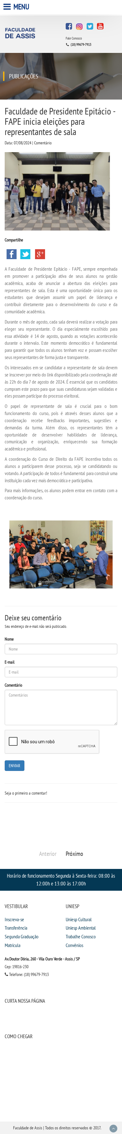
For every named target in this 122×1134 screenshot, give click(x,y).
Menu (20, 7)
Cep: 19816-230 (16, 966)
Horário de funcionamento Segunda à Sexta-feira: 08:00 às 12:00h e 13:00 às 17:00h (61, 879)
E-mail (9, 662)
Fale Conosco (74, 38)
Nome (9, 639)
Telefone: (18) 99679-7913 (28, 974)
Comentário (13, 685)
